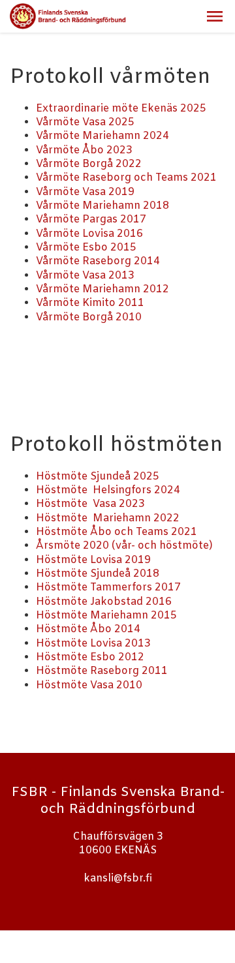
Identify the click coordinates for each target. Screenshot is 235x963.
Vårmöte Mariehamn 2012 (102, 289)
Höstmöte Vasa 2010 (89, 685)
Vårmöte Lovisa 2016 (89, 234)
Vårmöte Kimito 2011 (90, 303)
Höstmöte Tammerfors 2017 (108, 587)
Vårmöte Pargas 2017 (91, 219)
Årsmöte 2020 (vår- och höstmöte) (124, 546)
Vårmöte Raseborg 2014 (98, 261)
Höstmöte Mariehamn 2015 (106, 615)
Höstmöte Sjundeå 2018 (97, 574)
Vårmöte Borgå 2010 (89, 317)
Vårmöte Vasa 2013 (85, 276)
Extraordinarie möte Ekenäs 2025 (121, 108)
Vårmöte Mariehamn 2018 (102, 206)
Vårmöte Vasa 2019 (85, 192)
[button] (214, 16)
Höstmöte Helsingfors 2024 (108, 490)
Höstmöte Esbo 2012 (90, 657)
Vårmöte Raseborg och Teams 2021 (126, 178)
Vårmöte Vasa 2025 (85, 122)
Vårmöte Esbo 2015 (86, 247)
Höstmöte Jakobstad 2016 (104, 602)
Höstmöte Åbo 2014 (88, 629)
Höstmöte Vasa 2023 (90, 504)
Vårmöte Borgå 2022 (89, 164)
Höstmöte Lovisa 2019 (93, 560)
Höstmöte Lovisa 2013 (93, 643)
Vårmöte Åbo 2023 (84, 150)
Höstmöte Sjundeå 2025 (97, 476)
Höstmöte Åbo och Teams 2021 (116, 532)
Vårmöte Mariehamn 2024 (102, 136)
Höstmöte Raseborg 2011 (102, 671)
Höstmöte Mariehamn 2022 (108, 518)
